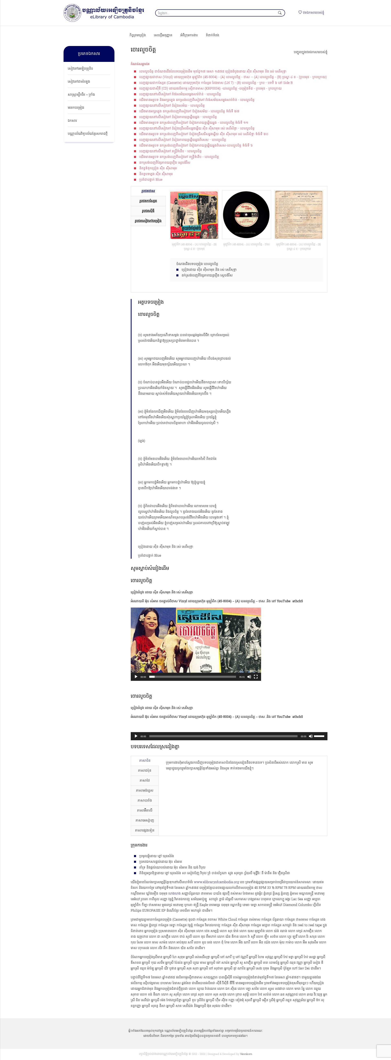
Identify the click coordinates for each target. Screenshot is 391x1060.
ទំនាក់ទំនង (212, 35)
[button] (196, 644)
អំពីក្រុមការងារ (189, 35)
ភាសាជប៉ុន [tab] (144, 770)
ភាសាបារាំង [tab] (145, 800)
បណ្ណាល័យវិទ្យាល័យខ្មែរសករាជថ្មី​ (88, 133)
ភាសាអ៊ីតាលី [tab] (144, 810)
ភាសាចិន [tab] (144, 760)
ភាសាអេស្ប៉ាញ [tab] (145, 820)
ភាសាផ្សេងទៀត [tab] (144, 830)
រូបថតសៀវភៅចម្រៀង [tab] (148, 221)
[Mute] (249, 677)
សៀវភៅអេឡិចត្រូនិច (80, 68)
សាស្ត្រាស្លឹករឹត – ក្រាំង (81, 94)
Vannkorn (246, 1054)
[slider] (192, 677)
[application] (196, 644)
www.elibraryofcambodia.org (216, 882)
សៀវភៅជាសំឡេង (79, 81)
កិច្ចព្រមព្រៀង (138, 35)
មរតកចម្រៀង (76, 107)
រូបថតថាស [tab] (148, 191)
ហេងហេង (174, 893)
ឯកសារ (72, 120)
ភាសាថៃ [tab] (145, 780)
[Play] (136, 677)
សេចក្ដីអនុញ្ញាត (163, 35)
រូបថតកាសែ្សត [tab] (148, 201)
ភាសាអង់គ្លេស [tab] (144, 790)
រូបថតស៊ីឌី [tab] (148, 211)
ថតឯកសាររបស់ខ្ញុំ (313, 12)
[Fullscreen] (256, 677)
